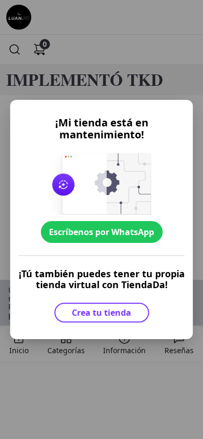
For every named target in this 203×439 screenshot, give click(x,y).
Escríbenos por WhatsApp (101, 232)
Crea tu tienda (101, 312)
